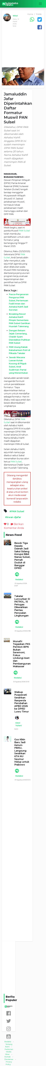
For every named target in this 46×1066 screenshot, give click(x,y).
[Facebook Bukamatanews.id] (8, 1013)
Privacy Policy (9, 1063)
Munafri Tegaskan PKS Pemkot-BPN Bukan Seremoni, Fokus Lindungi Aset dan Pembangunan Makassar (22, 654)
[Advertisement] (23, 50)
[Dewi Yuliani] (17, 718)
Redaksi (19, 579)
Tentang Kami (8, 1045)
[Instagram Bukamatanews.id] (8, 1028)
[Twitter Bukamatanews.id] (8, 1021)
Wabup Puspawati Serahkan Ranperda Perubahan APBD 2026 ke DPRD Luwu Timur (21, 702)
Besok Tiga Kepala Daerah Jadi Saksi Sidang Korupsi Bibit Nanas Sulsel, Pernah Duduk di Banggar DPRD (22, 556)
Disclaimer (8, 1059)
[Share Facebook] (39, 27)
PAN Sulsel (24, 230)
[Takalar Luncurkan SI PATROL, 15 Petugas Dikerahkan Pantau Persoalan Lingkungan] (7, 595)
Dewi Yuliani (18, 724)
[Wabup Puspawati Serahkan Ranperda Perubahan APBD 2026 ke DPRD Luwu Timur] (7, 691)
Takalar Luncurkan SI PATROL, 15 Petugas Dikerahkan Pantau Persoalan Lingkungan (22, 606)
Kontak (8, 1057)
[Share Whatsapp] (32, 19)
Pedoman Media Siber (9, 1051)
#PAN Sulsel (16, 511)
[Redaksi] (17, 574)
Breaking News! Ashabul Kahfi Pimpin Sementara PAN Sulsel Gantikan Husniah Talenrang (19, 320)
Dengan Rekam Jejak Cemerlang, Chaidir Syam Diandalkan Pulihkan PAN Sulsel (19, 336)
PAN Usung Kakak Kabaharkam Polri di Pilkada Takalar (19, 350)
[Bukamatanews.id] (10, 4)
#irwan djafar (13, 517)
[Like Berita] (5, 524)
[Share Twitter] (39, 19)
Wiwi (15, 15)
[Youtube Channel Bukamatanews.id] (8, 1036)
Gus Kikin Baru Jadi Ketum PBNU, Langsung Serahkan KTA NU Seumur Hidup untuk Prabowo (21, 752)
